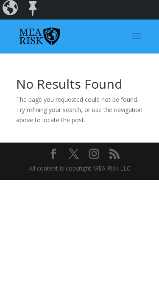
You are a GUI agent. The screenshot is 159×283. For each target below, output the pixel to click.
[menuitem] (11, 10)
